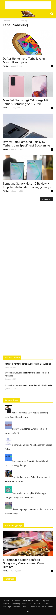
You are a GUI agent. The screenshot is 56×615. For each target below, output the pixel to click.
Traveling (16, 603)
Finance (37, 603)
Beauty (25, 606)
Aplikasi (46, 600)
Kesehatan (35, 606)
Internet (6, 603)
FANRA (5, 66)
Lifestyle (16, 606)
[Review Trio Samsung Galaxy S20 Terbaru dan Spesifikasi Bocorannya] (28, 126)
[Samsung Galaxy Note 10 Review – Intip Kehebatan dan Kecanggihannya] (28, 167)
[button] (52, 14)
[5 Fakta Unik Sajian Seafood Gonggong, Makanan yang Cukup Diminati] (28, 543)
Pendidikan (26, 603)
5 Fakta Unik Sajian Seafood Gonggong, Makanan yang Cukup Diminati (24, 563)
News (50, 606)
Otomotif (47, 603)
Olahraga (7, 606)
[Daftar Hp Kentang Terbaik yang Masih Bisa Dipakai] (28, 42)
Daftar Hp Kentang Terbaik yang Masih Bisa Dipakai (24, 60)
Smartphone (28, 600)
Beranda (6, 21)
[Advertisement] (28, 5)
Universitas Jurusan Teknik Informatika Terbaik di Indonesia (27, 374)
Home (6, 600)
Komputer (16, 600)
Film (44, 606)
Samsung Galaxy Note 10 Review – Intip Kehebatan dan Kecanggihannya (27, 185)
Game (38, 600)
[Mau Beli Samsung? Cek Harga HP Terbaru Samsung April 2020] (28, 84)
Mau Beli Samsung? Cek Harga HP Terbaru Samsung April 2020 (25, 102)
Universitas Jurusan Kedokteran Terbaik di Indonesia (28, 385)
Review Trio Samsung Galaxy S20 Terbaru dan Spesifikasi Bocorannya (26, 143)
